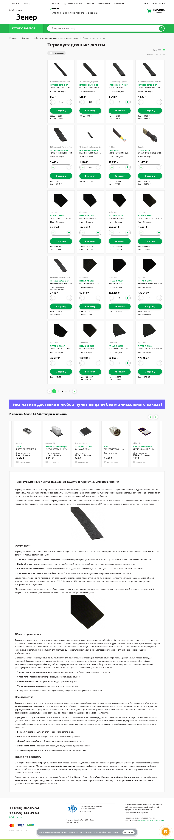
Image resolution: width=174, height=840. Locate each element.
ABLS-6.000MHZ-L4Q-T (56, 446)
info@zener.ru (15, 10)
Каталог (56, 3)
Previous (150, 417)
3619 (18, 446)
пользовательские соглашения (151, 820)
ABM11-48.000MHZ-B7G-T (142, 447)
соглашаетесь (92, 832)
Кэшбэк (90, 3)
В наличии (58, 53)
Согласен (128, 832)
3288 (106, 446)
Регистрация (158, 3)
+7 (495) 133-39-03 (18, 3)
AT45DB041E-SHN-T (84, 446)
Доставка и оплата (73, 3)
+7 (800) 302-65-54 (24, 807)
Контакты (119, 3)
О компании (104, 3)
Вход (145, 3)
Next (156, 417)
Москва (55, 9)
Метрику (64, 832)
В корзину (61, 110)
